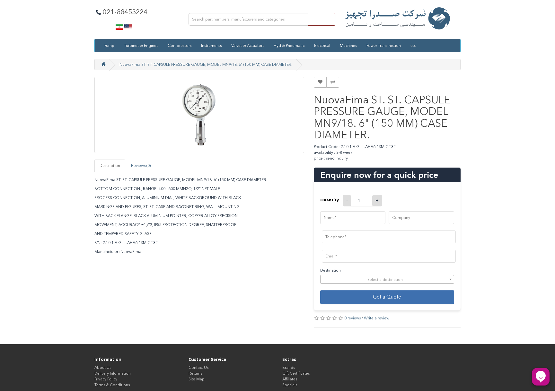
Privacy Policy (105, 379)
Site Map (197, 379)
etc (413, 45)
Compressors (179, 45)
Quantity (329, 199)
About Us (102, 367)
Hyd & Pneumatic (289, 45)
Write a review (376, 318)
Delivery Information (112, 373)
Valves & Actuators (247, 45)
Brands (288, 367)
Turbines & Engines (141, 45)
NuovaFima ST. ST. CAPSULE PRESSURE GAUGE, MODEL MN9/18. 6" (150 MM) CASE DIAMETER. (205, 64)
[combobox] (387, 279)
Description (110, 165)
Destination (330, 270)
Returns (195, 373)
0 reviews (352, 318)
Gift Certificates (296, 373)
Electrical (322, 45)
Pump (109, 45)
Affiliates (289, 379)
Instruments (211, 45)
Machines (348, 45)
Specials (289, 385)
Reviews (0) (141, 165)
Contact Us (198, 367)
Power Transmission (383, 45)
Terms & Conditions (112, 385)
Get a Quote (387, 297)
